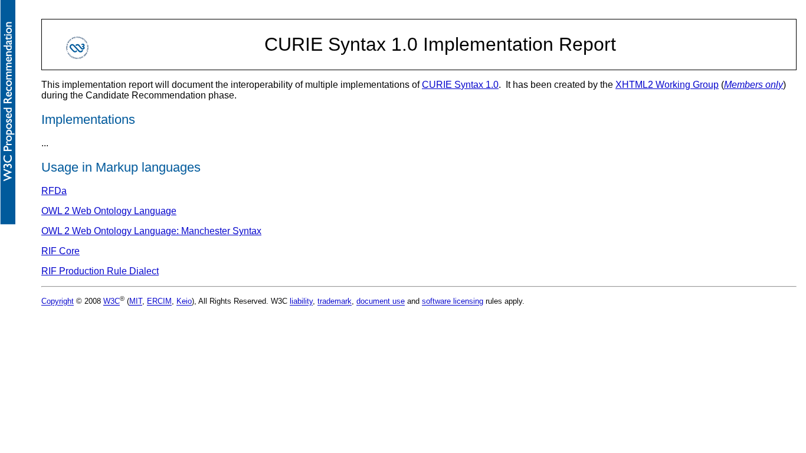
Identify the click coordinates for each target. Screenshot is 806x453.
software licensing (452, 301)
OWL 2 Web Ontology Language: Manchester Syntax (151, 231)
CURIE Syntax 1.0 (460, 85)
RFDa (54, 191)
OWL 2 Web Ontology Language (108, 211)
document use (380, 301)
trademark (334, 301)
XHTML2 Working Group (667, 85)
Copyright (57, 301)
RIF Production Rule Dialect (100, 271)
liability (301, 301)
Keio (184, 301)
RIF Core (60, 251)
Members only (753, 85)
